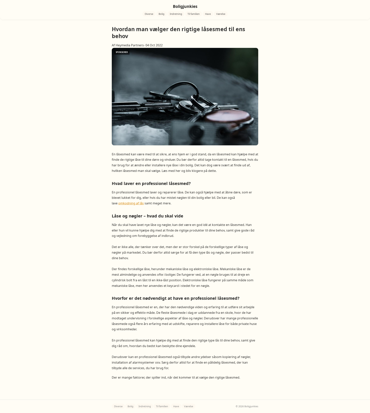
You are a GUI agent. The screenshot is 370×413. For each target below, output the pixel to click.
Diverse (149, 14)
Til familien (194, 14)
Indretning (176, 14)
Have (208, 14)
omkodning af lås (131, 203)
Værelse (220, 14)
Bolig (161, 14)
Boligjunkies (185, 6)
